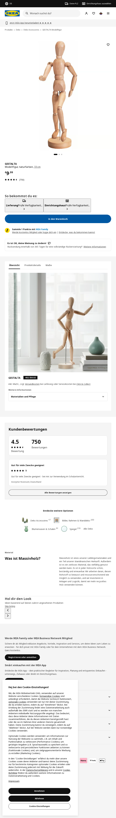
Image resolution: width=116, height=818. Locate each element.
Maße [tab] (49, 265)
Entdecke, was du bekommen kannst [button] (77, 232)
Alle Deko (88, 528)
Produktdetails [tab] (32, 265)
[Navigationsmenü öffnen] (108, 13)
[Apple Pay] (102, 760)
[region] (58, 94)
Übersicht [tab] (14, 265)
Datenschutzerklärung (37, 770)
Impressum (13, 781)
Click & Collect (83, 384)
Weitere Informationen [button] (95, 246)
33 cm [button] (37, 166)
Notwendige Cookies (49, 696)
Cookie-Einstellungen (39, 806)
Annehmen (39, 791)
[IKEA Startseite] (12, 13)
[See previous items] (8, 610)
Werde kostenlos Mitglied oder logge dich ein (34, 232)
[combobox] (51, 13)
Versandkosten (32, 384)
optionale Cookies (17, 701)
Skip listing (10, 606)
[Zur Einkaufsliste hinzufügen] (108, 45)
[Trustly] (93, 760)
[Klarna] (83, 760)
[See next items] (8, 616)
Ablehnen (39, 798)
